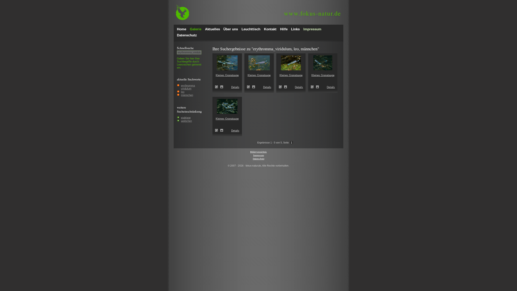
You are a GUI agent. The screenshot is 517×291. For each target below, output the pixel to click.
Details (235, 87)
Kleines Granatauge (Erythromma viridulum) (217, 86)
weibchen (186, 120)
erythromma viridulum (188, 87)
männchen (187, 95)
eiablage (186, 117)
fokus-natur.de (312, 13)
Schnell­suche (185, 48)
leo (182, 91)
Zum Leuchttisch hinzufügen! (221, 86)
